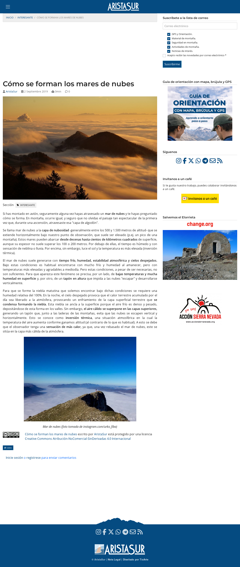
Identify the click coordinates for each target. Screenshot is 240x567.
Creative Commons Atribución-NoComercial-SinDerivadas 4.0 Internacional (78, 439)
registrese (33, 458)
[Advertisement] (80, 51)
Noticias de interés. (182, 51)
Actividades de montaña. (185, 46)
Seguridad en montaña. (185, 42)
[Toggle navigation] (8, 6)
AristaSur (11, 91)
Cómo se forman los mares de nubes (51, 434)
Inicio (10, 17)
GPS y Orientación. (182, 34)
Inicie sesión (14, 458)
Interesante (25, 17)
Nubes (9, 448)
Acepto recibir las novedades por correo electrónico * (196, 55)
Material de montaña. (184, 38)
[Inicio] (124, 7)
